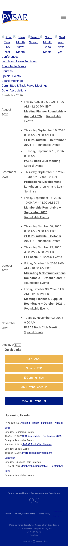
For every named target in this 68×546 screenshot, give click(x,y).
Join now (58, 511)
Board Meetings (12, 81)
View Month (20, 49)
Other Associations (14, 90)
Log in (56, 516)
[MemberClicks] (15, 17)
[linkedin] (37, 500)
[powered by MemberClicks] (34, 541)
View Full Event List (34, 401)
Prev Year (7, 49)
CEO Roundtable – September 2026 (42, 436)
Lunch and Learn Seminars (19, 61)
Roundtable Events (14, 66)
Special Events (11, 76)
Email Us (34, 535)
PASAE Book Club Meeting (42, 161)
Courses (7, 71)
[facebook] (31, 500)
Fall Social (31, 257)
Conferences (10, 56)
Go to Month (47, 49)
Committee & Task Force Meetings (24, 85)
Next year (61, 49)
